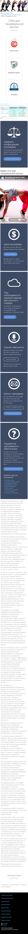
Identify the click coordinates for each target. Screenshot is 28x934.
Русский (4, 925)
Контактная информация (13, 413)
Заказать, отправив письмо (13, 407)
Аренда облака (10, 317)
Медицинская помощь (11, 485)
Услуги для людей (10, 491)
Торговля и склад (9, 480)
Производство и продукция (12, 481)
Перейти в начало (5, 920)
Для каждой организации (11, 492)
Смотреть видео (5, 901)
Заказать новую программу (13, 469)
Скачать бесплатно (11, 359)
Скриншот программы (7, 895)
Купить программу (6, 914)
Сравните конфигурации (12, 158)
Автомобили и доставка (11, 489)
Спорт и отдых (9, 488)
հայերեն (5, 923)
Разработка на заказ (6, 917)
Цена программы (10, 254)
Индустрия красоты (10, 486)
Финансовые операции (11, 483)
